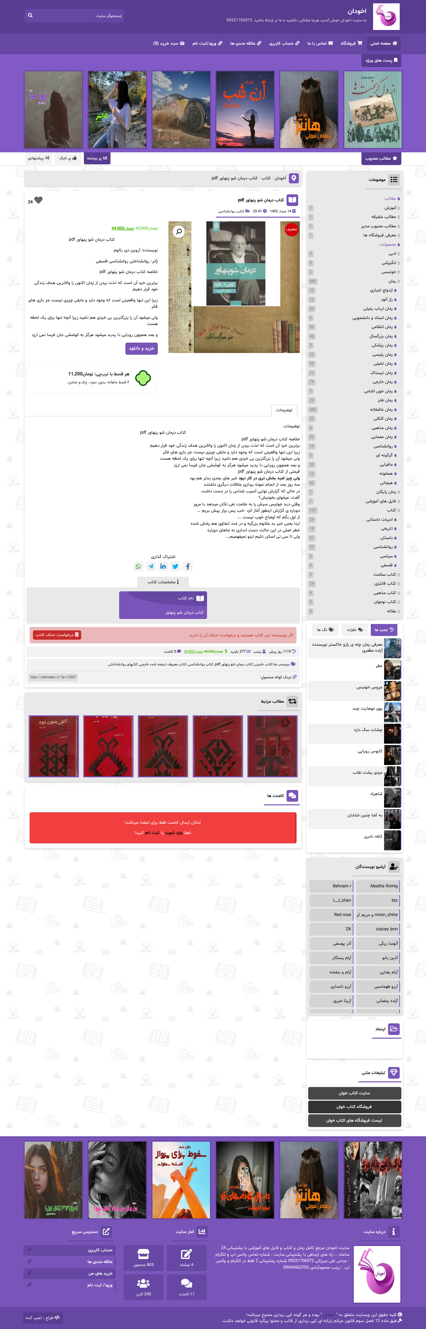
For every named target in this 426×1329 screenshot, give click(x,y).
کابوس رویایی (370, 751)
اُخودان (280, 178)
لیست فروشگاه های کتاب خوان (354, 1121)
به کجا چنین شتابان (364, 815)
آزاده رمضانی (387, 1001)
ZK (348, 929)
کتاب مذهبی (385, 593)
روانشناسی (226, 211)
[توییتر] (175, 566)
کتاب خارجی (264, 664)
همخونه (386, 474)
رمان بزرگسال (381, 336)
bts (395, 901)
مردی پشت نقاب (367, 773)
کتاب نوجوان (385, 602)
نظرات (351, 630)
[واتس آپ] (138, 566)
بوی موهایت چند (367, 709)
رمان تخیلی (383, 364)
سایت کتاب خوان (354, 1093)
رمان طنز (385, 400)
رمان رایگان (386, 492)
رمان (392, 281)
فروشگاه (348, 44)
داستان (386, 538)
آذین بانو (390, 958)
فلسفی (387, 565)
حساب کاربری (281, 44)
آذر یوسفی (342, 944)
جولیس (275, 504)
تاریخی (387, 529)
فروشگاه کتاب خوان (354, 1107)
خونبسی (389, 272)
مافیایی (386, 465)
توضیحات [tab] (284, 410)
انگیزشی (389, 263)
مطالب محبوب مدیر (378, 226)
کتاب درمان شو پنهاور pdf (261, 200)
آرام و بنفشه (340, 972)
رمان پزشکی (382, 345)
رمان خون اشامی (378, 391)
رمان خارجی (383, 382)
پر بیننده (94, 158)
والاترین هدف (200, 446)
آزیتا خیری (342, 1001)
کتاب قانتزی (385, 584)
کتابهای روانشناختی (123, 664)
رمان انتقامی (382, 327)
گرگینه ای (384, 455)
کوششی (214, 465)
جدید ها (381, 630)
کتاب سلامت (384, 575)
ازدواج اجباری (381, 290)
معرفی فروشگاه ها (379, 235)
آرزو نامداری (340, 987)
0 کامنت (170, 651)
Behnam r (342, 886)
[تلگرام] (151, 566)
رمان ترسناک (381, 373)
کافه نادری (373, 837)
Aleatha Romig (384, 886)
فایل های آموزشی (381, 501)
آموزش (390, 208)
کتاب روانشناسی (200, 664)
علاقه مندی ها (242, 44)
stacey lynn (387, 929)
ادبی (392, 254)
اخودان (329, 1315)
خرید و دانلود (141, 348)
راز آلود (387, 300)
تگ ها (322, 630)
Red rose (342, 915)
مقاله (391, 611)
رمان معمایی (382, 437)
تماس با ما (317, 44)
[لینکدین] (163, 566)
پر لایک (65, 158)
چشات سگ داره (368, 730)
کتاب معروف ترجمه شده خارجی (162, 664)
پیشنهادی (36, 158)
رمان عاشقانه (381, 410)
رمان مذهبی (382, 428)
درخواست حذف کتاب (54, 635)
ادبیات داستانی (379, 520)
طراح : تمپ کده (39, 1318)
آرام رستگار (341, 958)
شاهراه (376, 794)
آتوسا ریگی (388, 944)
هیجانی (386, 483)
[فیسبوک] (188, 566)
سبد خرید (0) (165, 44)
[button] (179, 232)
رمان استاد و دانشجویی (372, 318)
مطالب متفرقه (383, 217)
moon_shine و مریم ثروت (374, 915)
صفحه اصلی (380, 44)
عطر (379, 666)
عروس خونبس (369, 687)
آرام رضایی (389, 972)
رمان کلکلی (383, 419)
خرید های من (100, 1274)
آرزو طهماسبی (386, 987)
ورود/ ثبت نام (100, 1285)
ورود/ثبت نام (204, 44)
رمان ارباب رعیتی (378, 309)
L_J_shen (342, 901)
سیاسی (386, 556)
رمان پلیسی (382, 355)
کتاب (266, 178)
